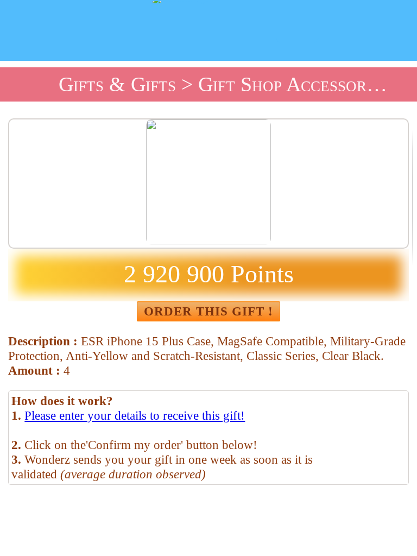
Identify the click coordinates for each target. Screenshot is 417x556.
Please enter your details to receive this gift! (134, 415)
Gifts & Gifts (117, 84)
